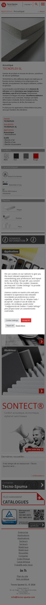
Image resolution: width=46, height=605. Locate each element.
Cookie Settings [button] (12, 320)
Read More (20, 325)
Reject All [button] (10, 325)
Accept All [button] (26, 320)
